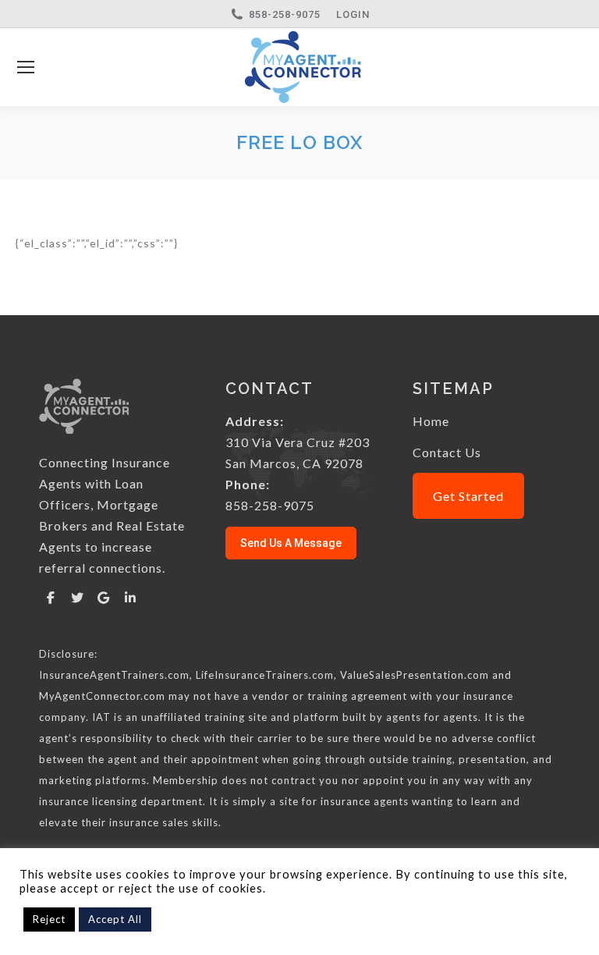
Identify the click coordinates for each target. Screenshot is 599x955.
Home (431, 421)
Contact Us (447, 452)
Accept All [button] (115, 919)
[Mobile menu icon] (26, 67)
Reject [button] (49, 919)
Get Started (468, 495)
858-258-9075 (285, 14)
